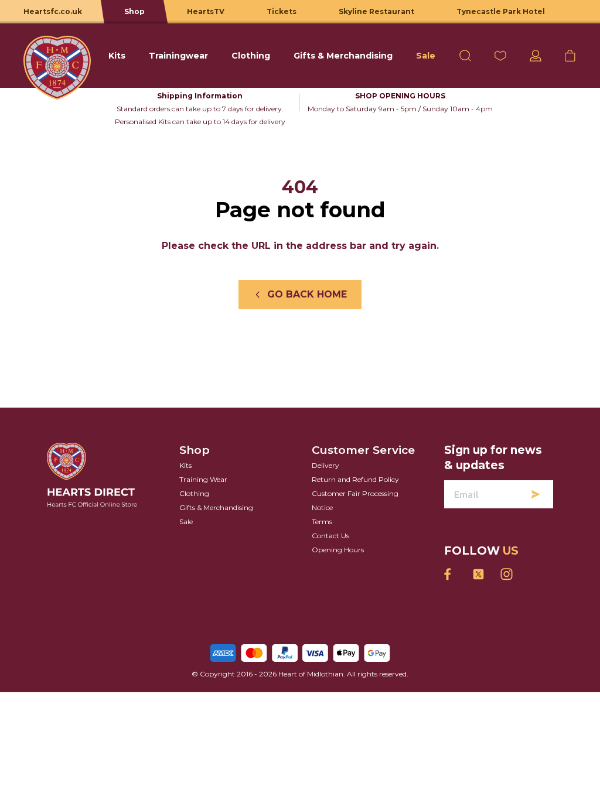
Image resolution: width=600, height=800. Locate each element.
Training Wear (203, 479)
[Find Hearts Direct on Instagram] (506, 574)
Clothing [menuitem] (250, 55)
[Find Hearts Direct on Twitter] (478, 574)
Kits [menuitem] (116, 55)
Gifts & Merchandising (216, 507)
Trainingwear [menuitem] (178, 55)
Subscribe (535, 494)
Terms (322, 521)
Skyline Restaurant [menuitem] (376, 11)
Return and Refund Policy (355, 479)
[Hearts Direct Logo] (57, 55)
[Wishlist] (500, 55)
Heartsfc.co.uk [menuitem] (52, 11)
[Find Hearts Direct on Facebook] (450, 574)
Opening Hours (338, 549)
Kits (185, 465)
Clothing (194, 493)
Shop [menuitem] (134, 11)
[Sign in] (535, 55)
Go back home (307, 294)
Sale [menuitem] (425, 55)
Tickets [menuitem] (281, 11)
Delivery (325, 465)
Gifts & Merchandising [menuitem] (343, 55)
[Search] (465, 55)
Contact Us (330, 535)
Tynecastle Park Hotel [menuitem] (500, 11)
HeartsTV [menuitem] (205, 11)
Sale (186, 521)
